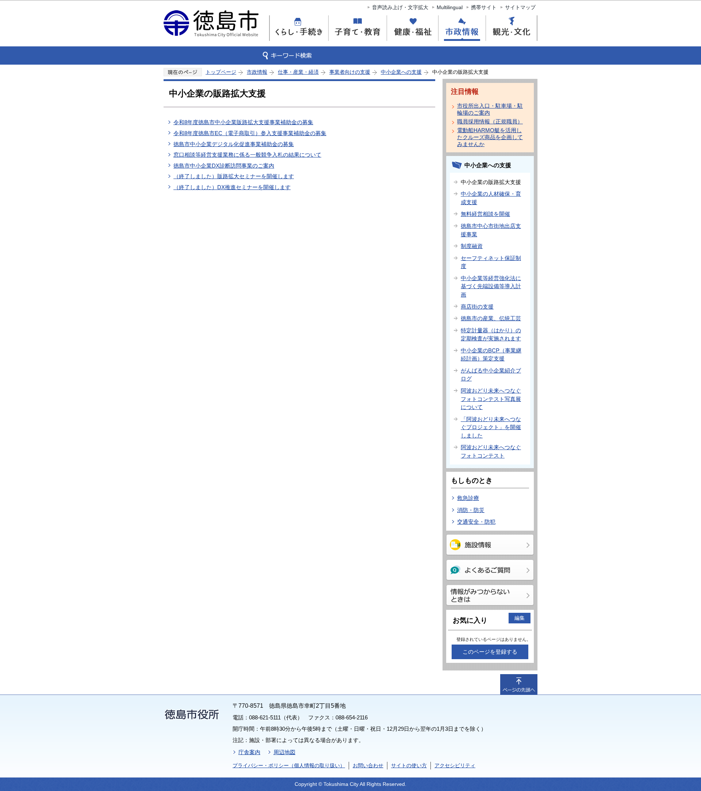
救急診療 (468, 498)
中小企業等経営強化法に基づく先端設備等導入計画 (491, 286)
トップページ (221, 72)
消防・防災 (470, 510)
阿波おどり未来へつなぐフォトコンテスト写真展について (491, 398)
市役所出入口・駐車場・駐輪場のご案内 (490, 109)
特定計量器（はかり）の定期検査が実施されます (491, 334)
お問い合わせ (368, 765)
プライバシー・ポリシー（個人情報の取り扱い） (289, 765)
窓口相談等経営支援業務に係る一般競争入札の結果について (247, 155)
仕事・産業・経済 (298, 72)
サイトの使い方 (409, 765)
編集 (519, 618)
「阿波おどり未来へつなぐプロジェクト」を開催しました (491, 427)
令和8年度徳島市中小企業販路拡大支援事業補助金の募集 (243, 122)
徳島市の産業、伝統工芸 (491, 318)
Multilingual (450, 7)
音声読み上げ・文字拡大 (400, 7)
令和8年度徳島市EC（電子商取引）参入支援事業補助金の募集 (249, 133)
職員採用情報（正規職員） (490, 121)
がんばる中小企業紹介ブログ (491, 374)
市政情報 (257, 72)
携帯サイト (484, 7)
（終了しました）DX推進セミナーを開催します (232, 187)
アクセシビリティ (454, 765)
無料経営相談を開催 (485, 214)
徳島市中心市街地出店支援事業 (491, 230)
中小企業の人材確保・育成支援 (491, 198)
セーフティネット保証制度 (491, 262)
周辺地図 (284, 752)
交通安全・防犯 (476, 522)
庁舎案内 (249, 752)
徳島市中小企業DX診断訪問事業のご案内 (223, 166)
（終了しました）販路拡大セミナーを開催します (233, 176)
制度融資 (472, 246)
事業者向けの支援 (349, 72)
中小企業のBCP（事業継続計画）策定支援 (491, 354)
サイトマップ (520, 7)
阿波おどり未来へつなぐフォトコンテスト (491, 451)
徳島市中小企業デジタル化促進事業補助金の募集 (233, 144)
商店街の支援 (477, 306)
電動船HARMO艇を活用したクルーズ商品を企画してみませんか (490, 137)
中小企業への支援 (401, 72)
